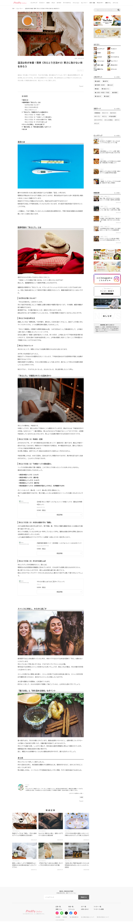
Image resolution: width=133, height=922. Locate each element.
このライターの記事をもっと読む (76, 793)
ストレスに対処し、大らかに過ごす (34, 124)
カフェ (105, 116)
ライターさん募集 (99, 909)
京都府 (115, 92)
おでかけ (59, 2)
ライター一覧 (97, 906)
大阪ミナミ (106, 89)
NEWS (48, 2)
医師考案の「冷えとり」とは (31, 102)
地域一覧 (70, 906)
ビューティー (84, 2)
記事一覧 (58, 906)
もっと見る (117, 77)
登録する (84, 897)
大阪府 (107, 96)
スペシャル (115, 2)
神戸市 (106, 81)
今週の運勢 (113, 116)
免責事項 (65, 917)
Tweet (81, 86)
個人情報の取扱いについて (87, 917)
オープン (97, 116)
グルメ (53, 2)
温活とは (25, 100)
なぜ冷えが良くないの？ (32, 105)
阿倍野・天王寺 (100, 85)
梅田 (97, 89)
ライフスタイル (67, 2)
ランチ (97, 123)
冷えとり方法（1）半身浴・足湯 (34, 114)
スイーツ (105, 113)
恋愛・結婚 (92, 2)
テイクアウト (98, 120)
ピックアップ (34, 2)
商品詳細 (59, 515)
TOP (13, 8)
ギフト (117, 120)
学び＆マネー (100, 2)
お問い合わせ (85, 909)
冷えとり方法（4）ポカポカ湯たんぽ (36, 122)
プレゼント (42, 2)
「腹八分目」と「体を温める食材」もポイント (37, 127)
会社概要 (58, 917)
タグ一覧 (83, 906)
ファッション (76, 2)
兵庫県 (98, 81)
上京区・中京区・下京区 (102, 92)
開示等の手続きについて (103, 917)
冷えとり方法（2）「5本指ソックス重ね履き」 (39, 117)
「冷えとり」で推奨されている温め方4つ (35, 112)
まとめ (25, 129)
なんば (111, 85)
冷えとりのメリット (31, 110)
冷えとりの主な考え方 (31, 107)
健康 (82, 797)
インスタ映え (109, 120)
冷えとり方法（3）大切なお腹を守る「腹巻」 (38, 119)
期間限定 (97, 113)
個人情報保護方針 (74, 917)
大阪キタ (98, 96)
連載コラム (108, 2)
